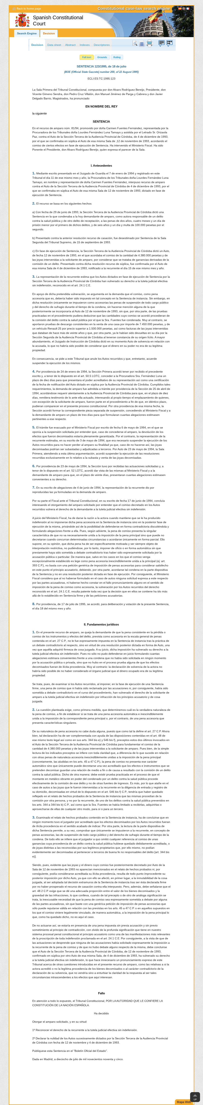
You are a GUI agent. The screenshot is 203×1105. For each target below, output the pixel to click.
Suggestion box (161, 43)
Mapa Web (184, 1102)
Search (135, 43)
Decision (49, 33)
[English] (184, 9)
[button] (86, 57)
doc (141, 43)
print (149, 43)
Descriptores (102, 44)
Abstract (70, 44)
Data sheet (54, 44)
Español (180, 9)
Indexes (85, 44)
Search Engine (27, 33)
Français (188, 9)
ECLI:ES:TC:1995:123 (101, 78)
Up (195, 1099)
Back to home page (29, 8)
